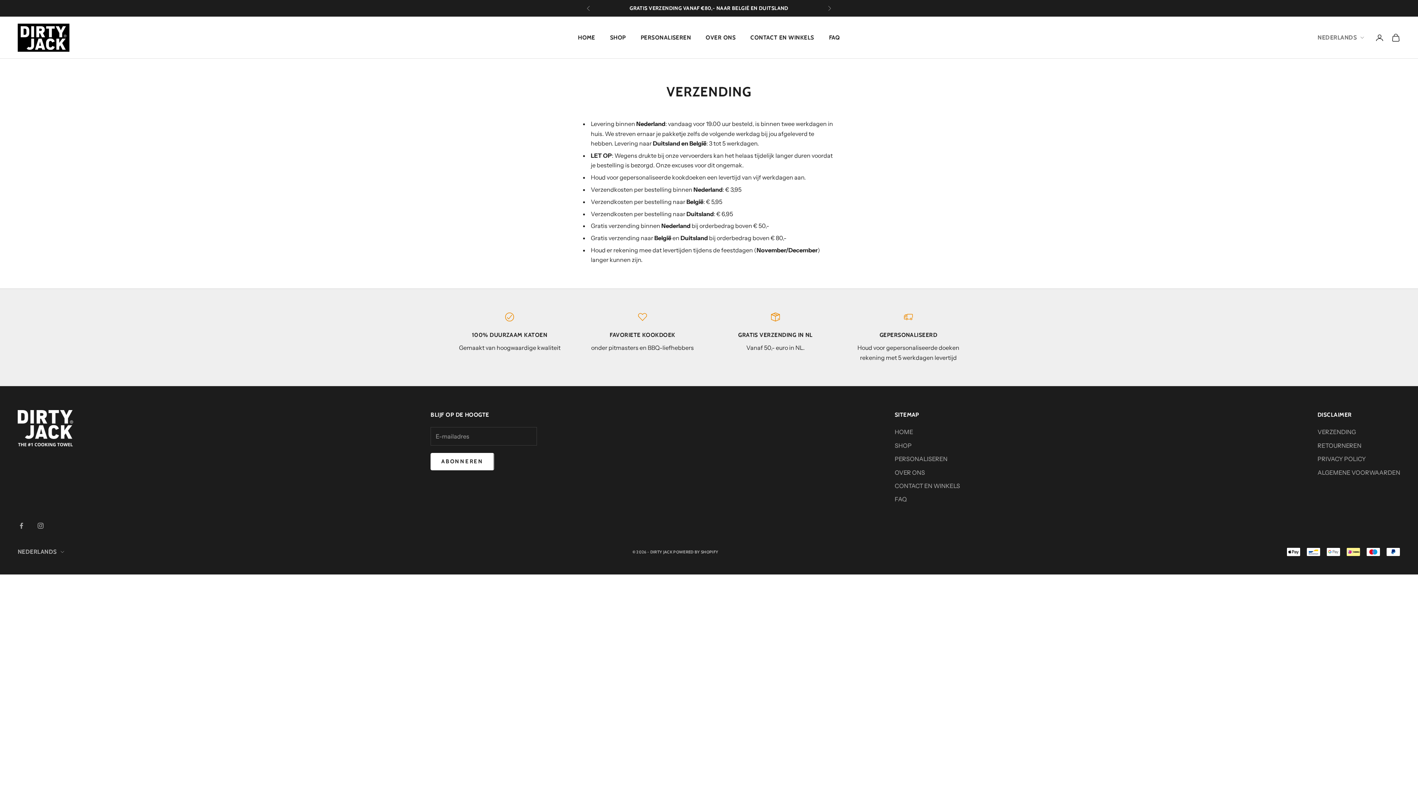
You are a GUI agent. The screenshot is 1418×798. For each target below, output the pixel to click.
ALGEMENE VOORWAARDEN (1359, 472)
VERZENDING (1337, 432)
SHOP (618, 37)
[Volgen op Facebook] (21, 525)
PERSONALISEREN (666, 37)
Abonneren (462, 461)
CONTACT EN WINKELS (782, 37)
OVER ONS (721, 37)
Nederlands (1337, 37)
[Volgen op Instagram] (40, 525)
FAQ (834, 37)
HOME (586, 37)
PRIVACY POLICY (1342, 459)
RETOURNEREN (1340, 445)
